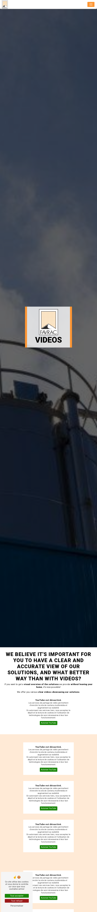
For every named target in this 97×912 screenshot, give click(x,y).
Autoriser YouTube (48, 723)
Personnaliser (16, 905)
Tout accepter (16, 895)
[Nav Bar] (90, 4)
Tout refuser (17, 900)
